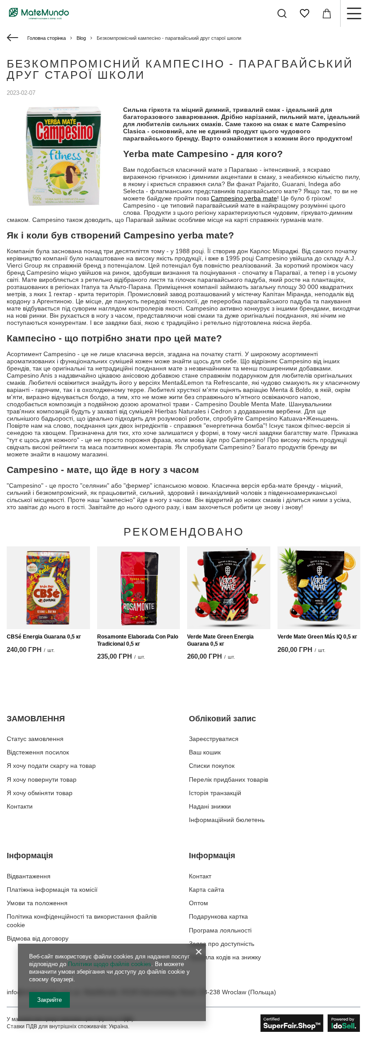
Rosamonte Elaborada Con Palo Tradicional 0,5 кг (137, 640)
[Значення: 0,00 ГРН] (327, 13)
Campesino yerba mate (244, 198)
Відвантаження (29, 876)
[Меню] (353, 13)
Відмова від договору (37, 938)
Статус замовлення (35, 738)
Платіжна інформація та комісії (52, 889)
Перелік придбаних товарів (228, 779)
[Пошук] (282, 13)
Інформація (30, 855)
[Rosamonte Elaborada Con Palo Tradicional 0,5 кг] (138, 588)
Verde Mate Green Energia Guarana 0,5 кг (220, 640)
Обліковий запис (222, 718)
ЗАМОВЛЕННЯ (36, 718)
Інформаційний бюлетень (227, 819)
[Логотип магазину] (39, 13)
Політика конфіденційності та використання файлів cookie (82, 920)
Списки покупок (212, 765)
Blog (81, 38)
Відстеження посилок (38, 752)
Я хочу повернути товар (42, 779)
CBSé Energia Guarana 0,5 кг (44, 637)
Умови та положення (37, 903)
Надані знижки (210, 806)
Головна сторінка (46, 38)
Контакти (20, 806)
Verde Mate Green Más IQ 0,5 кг (317, 637)
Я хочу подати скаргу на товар (51, 765)
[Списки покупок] (304, 13)
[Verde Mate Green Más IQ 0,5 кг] (319, 588)
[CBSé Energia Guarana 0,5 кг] (48, 588)
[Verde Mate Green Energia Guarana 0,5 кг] (228, 588)
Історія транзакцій (215, 792)
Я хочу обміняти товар (40, 792)
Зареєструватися (214, 738)
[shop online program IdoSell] (310, 1023)
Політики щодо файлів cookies (109, 964)
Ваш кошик (205, 752)
